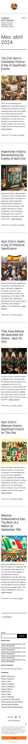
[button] (26, 724)
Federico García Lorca (8, 676)
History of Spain (17, 315)
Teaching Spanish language (9, 704)
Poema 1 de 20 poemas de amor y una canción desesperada (13, 644)
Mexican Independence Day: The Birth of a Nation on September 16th (13, 522)
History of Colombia (18, 135)
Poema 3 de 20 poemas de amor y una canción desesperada (13, 652)
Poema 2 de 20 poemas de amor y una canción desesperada (13, 648)
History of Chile (6, 681)
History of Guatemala (7, 686)
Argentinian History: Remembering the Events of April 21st (13, 155)
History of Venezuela (7, 696)
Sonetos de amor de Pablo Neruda (12, 702)
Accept (14, 738)
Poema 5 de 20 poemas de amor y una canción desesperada (13, 660)
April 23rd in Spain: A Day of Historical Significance (13, 245)
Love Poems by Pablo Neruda (10, 699)
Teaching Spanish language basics (12, 707)
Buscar (3, 632)
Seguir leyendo (6, 129)
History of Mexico (18, 499)
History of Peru (6, 691)
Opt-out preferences (13, 741)
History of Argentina (18, 225)
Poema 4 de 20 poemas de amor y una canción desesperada (13, 656)
